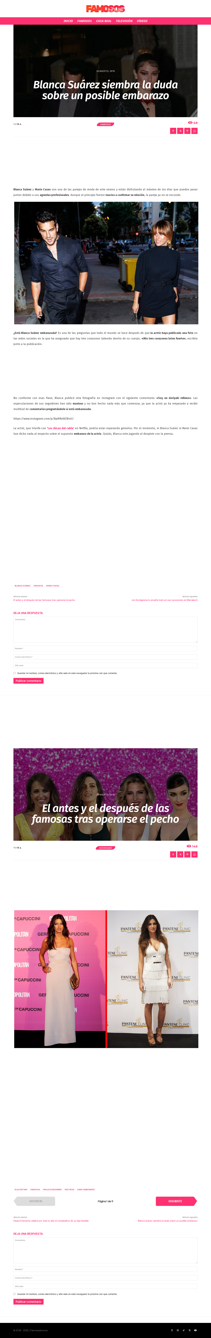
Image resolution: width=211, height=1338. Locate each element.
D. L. (19, 124)
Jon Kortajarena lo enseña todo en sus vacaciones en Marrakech (164, 600)
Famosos (105, 124)
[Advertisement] (105, 163)
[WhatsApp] (194, 131)
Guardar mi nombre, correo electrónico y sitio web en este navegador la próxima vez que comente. (67, 673)
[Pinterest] (187, 131)
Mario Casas (52, 586)
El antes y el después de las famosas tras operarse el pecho (44, 600)
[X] (180, 131)
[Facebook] (173, 131)
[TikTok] (183, 1330)
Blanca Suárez (22, 586)
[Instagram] (178, 1330)
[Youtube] (195, 1330)
